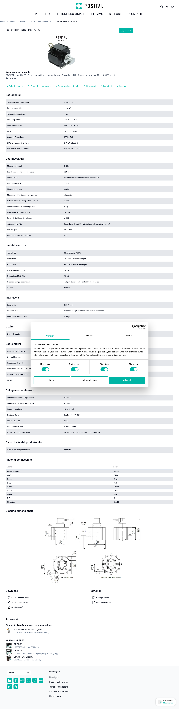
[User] (161, 6)
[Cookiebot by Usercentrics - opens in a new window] (134, 327)
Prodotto (42, 13)
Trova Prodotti (42, 22)
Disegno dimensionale (68, 86)
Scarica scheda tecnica (21, 598)
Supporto (116, 13)
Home (2, 22)
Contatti (135, 13)
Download (91, 86)
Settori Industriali (70, 13)
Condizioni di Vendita (59, 691)
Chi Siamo (96, 13)
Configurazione (102, 598)
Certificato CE (17, 607)
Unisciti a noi (55, 696)
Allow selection (89, 380)
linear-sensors (26, 22)
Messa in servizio (103, 602)
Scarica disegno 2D (19, 602)
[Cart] (172, 6)
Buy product (126, 31)
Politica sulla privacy (58, 682)
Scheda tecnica (16, 86)
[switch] (74, 369)
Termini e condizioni (58, 687)
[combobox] (19, 672)
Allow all (127, 380)
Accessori (123, 86)
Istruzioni (107, 86)
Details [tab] (89, 335)
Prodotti (12, 22)
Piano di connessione (41, 86)
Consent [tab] (50, 336)
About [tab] (129, 335)
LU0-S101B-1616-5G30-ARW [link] (65, 22)
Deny (51, 380)
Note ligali (54, 677)
